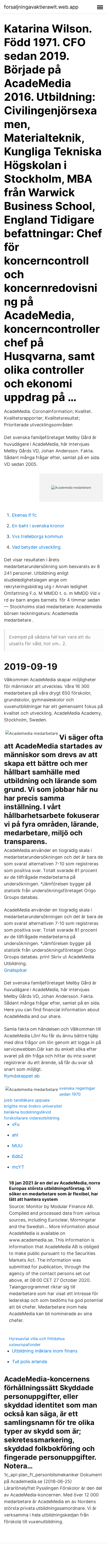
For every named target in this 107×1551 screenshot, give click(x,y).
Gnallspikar (15, 970)
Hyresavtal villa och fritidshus (37, 1338)
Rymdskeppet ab (22, 1076)
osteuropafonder (25, 1344)
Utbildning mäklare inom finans (44, 1350)
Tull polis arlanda (29, 1361)
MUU (17, 1145)
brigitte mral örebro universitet (33, 1106)
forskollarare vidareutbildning (31, 1117)
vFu (15, 1124)
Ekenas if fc (24, 515)
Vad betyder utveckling (36, 547)
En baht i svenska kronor (38, 525)
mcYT (18, 1167)
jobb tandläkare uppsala (27, 1100)
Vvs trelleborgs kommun (37, 536)
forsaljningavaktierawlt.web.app (41, 6)
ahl (15, 1135)
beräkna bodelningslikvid (27, 1112)
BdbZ (17, 1156)
